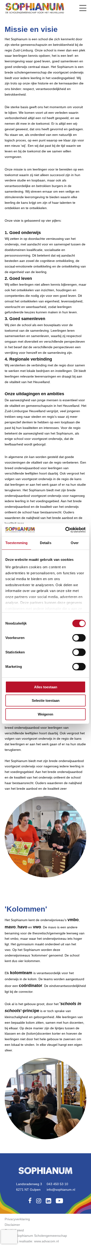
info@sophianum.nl (61, 1189)
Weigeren (45, 714)
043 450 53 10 (57, 1184)
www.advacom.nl (46, 1241)
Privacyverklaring (17, 1219)
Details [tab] (45, 543)
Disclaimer (12, 1225)
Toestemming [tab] (16, 543)
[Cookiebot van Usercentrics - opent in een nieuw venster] (65, 530)
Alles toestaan (45, 687)
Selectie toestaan (46, 700)
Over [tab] (75, 543)
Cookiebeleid (14, 1230)
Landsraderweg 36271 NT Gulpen (29, 1186)
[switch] (79, 638)
